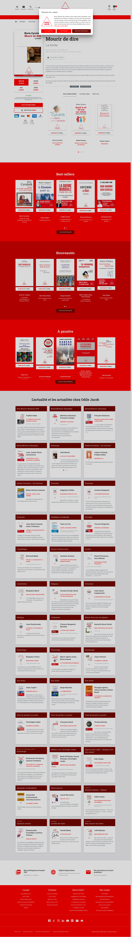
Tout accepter (48, 31)
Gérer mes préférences (81, 31)
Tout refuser (64, 31)
